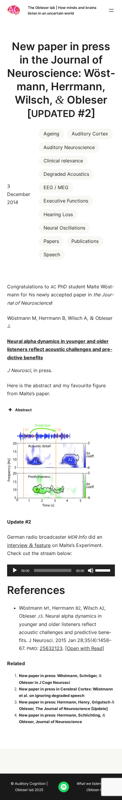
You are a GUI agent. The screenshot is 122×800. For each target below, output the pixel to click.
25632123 (51, 648)
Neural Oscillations (64, 228)
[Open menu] (111, 10)
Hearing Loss (58, 214)
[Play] (15, 570)
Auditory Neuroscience (69, 147)
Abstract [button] (23, 409)
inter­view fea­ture (29, 545)
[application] (61, 570)
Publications (85, 241)
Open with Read (84, 648)
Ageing (51, 134)
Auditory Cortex (90, 134)
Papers (51, 241)
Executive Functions (66, 201)
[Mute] (91, 570)
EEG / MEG (56, 187)
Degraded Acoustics (66, 174)
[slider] (103, 570)
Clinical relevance (63, 161)
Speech (52, 254)
